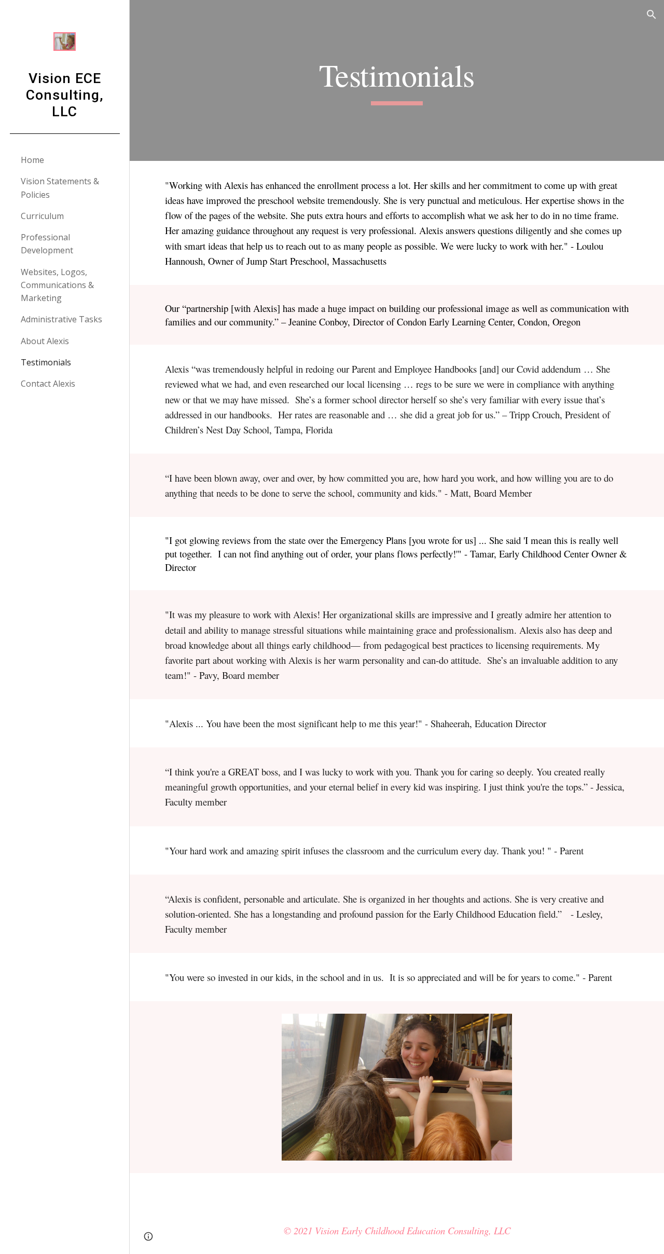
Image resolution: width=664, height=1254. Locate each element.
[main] (396, 80)
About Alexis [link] (45, 341)
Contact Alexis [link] (48, 383)
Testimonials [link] (46, 362)
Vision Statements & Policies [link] (60, 187)
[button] (651, 14)
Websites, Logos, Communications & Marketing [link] (57, 285)
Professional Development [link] (47, 243)
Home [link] (32, 160)
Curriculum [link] (42, 216)
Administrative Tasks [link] (61, 319)
